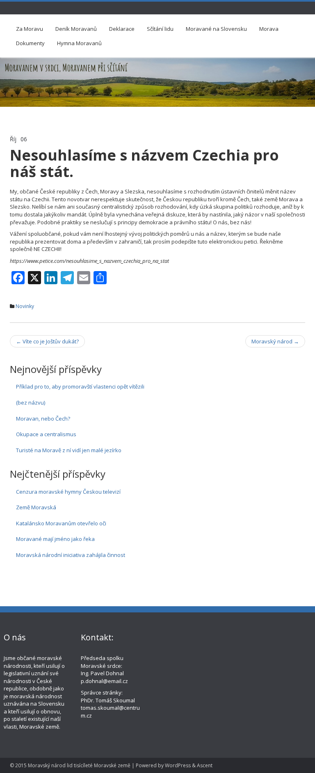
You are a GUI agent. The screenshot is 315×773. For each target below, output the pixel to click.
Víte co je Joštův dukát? (47, 341)
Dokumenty (30, 43)
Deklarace (122, 28)
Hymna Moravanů (79, 43)
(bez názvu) (30, 402)
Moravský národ (275, 341)
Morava (268, 28)
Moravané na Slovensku (216, 28)
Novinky (25, 306)
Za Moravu (29, 28)
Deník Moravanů (76, 28)
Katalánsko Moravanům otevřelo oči (61, 523)
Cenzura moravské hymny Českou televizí (68, 491)
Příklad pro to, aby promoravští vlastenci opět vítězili (80, 386)
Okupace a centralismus (46, 434)
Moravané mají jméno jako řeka (55, 539)
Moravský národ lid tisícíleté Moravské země (79, 765)
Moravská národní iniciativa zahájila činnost (70, 555)
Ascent (204, 765)
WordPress (178, 765)
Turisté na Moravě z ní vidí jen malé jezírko (68, 450)
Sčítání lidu (160, 28)
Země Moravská (36, 507)
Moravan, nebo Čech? (43, 418)
